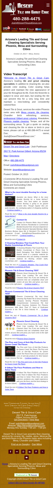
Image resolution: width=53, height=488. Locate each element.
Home (6, 403)
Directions (14, 156)
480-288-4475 (26, 19)
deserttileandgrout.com (24, 170)
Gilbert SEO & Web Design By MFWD (26, 483)
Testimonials (14, 403)
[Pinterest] (36, 452)
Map (6, 156)
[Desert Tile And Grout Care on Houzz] (30, 29)
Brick (24, 405)
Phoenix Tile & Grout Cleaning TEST (22, 270)
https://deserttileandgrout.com (31, 425)
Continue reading (14, 210)
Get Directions (21, 420)
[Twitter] (42, 452)
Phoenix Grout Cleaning (28, 321)
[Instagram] (23, 452)
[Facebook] (10, 452)
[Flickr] (17, 452)
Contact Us (22, 220)
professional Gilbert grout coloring (20, 118)
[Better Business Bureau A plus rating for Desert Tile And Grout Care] (38, 30)
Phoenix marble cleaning (16, 121)
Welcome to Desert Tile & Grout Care (26, 78)
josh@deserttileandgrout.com (24, 165)
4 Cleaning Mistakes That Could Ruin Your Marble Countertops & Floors (24, 244)
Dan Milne (37, 444)
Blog (30, 405)
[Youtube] (26, 457)
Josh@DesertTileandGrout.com (26, 23)
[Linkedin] (30, 452)
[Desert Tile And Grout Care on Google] (14, 29)
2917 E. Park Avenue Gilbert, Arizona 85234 (25, 151)
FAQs (36, 405)
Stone (7, 405)
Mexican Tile (16, 405)
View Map (34, 420)
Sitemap (27, 407)
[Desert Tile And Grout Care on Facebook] (22, 29)
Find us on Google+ (20, 444)
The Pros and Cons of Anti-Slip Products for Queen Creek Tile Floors (25, 343)
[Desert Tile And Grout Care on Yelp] (6, 29)
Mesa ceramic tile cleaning (35, 112)
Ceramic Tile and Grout (30, 403)
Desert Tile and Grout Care (16, 146)
